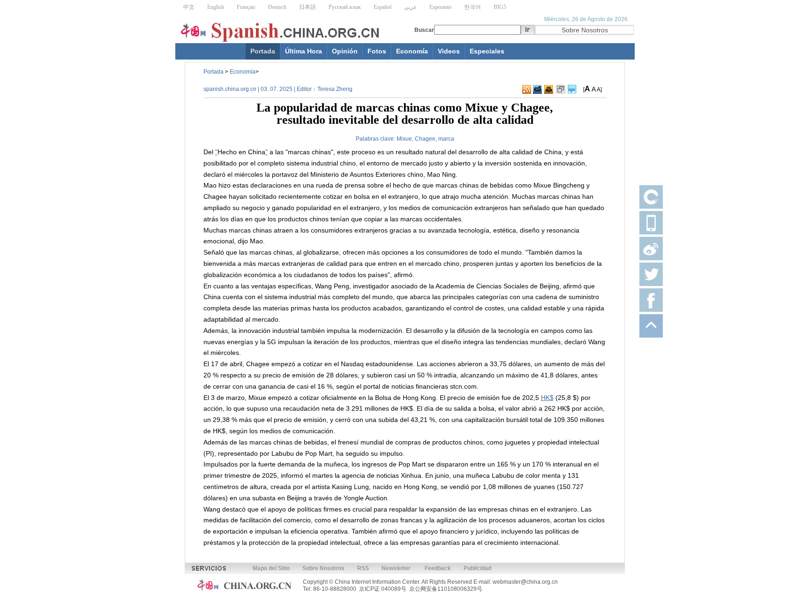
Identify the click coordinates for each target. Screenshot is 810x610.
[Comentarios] (572, 89)
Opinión (345, 51)
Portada (262, 51)
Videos (449, 51)
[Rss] (526, 89)
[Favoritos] (560, 89)
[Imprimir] (548, 89)
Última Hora (303, 51)
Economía (412, 51)
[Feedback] (537, 89)
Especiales (487, 51)
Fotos (377, 51)
